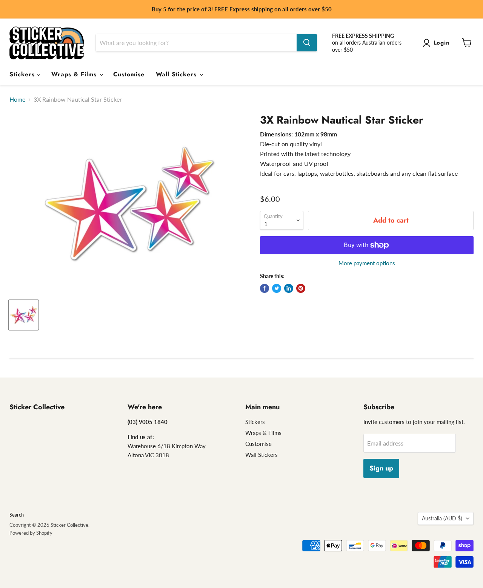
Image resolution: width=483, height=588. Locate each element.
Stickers (23, 74)
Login (442, 43)
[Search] (307, 42)
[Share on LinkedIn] (288, 288)
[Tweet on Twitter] (276, 288)
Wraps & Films (75, 74)
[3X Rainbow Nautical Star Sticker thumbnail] (23, 315)
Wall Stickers (177, 74)
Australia (442, 518)
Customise (129, 74)
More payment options (366, 263)
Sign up (381, 468)
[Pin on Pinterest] (300, 288)
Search (16, 515)
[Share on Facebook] (264, 288)
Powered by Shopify (30, 533)
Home (17, 99)
